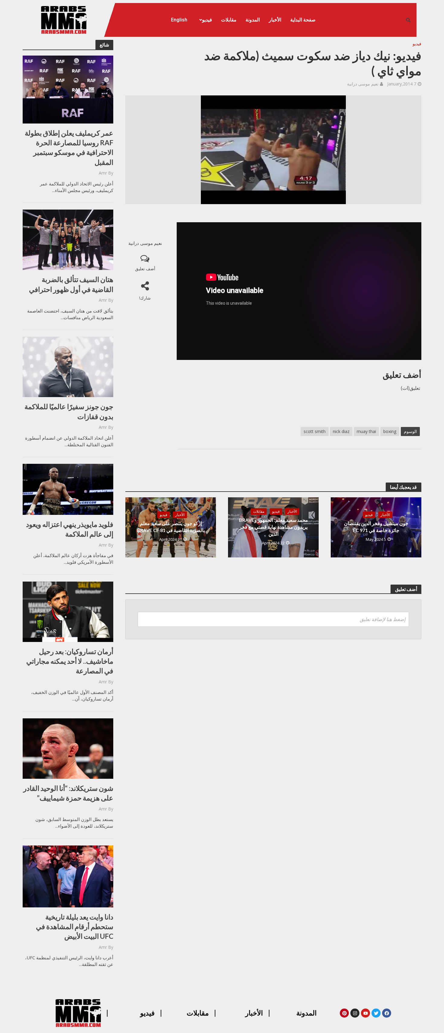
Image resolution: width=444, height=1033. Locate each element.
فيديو (207, 20)
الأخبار (275, 20)
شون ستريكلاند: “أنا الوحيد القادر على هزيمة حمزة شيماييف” (68, 793)
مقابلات (228, 20)
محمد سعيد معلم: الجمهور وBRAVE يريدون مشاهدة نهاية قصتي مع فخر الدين (273, 527)
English (179, 20)
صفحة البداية (303, 20)
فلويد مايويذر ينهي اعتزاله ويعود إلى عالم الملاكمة (69, 529)
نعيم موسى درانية (362, 84)
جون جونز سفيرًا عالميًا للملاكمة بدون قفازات (68, 411)
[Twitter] (376, 1013)
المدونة (253, 20)
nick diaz (341, 431)
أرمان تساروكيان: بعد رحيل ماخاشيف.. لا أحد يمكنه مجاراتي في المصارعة (69, 661)
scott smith (315, 431)
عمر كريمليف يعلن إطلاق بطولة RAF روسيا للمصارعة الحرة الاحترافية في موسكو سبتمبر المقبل (69, 147)
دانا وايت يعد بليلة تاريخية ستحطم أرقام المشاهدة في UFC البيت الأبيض (74, 926)
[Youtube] (365, 1013)
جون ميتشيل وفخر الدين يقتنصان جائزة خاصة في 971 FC (376, 526)
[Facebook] (386, 1013)
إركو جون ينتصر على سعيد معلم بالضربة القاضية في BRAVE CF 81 (171, 526)
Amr (103, 173)
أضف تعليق (145, 268)
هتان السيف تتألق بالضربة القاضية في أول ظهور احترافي (71, 284)
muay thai (366, 431)
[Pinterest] (344, 1013)
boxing (389, 431)
